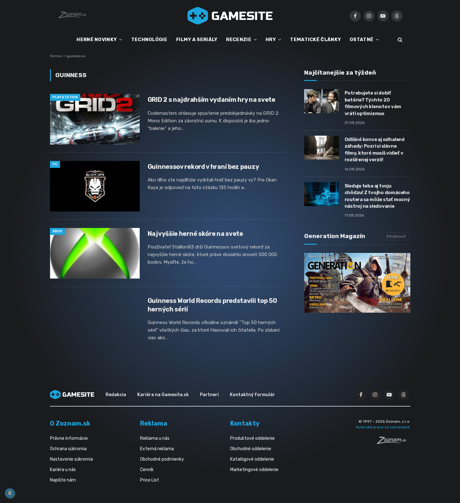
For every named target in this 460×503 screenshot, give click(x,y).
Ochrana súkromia (68, 448)
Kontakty (245, 423)
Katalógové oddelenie (252, 459)
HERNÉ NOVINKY (97, 39)
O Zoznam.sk (70, 423)
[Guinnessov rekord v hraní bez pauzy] (95, 186)
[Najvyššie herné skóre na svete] (95, 253)
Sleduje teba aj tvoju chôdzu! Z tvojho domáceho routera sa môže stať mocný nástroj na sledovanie (377, 196)
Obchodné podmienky (162, 459)
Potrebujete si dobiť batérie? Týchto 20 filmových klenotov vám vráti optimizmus (373, 103)
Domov (56, 56)
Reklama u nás (154, 438)
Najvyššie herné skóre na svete (195, 233)
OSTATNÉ (361, 39)
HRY (271, 39)
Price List (149, 480)
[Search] (399, 40)
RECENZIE (238, 39)
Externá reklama (157, 448)
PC (55, 164)
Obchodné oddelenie (250, 448)
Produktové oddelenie (252, 438)
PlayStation (65, 97)
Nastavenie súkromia (71, 459)
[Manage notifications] (10, 493)
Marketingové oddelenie (254, 469)
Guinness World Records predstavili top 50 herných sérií (212, 305)
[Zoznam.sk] (393, 442)
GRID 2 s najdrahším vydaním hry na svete (211, 99)
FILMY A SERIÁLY (197, 39)
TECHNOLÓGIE (149, 39)
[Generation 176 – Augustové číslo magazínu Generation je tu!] (357, 283)
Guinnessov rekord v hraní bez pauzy (203, 166)
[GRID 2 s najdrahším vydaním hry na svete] (95, 119)
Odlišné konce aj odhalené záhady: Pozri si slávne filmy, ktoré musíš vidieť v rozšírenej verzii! (375, 150)
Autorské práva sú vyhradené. (383, 427)
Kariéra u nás (63, 469)
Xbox (57, 231)
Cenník (147, 469)
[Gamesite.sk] (230, 16)
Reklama (153, 423)
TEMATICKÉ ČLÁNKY (315, 39)
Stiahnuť (396, 236)
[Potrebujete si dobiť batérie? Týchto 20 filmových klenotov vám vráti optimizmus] (321, 101)
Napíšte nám (63, 480)
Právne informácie (69, 438)
